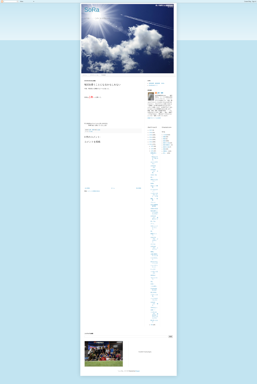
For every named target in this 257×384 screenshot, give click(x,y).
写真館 (103, 75)
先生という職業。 (154, 186)
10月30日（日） (153, 166)
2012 (150, 142)
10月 (152, 151)
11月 (152, 148)
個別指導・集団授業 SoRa (156, 83)
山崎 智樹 (160, 93)
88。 (152, 231)
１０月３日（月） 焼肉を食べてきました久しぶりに (154, 315)
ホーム (113, 188)
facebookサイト (153, 85)
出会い (152, 284)
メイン (85, 75)
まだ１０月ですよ (154, 162)
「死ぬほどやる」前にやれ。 (154, 158)
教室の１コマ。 (154, 234)
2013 (150, 139)
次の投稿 (87, 188)
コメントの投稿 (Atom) (93, 191)
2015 (150, 135)
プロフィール (94, 75)
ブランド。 (154, 202)
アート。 (153, 223)
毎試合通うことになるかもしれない (154, 212)
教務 (164, 149)
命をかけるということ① (154, 262)
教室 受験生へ (167, 145)
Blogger (137, 371)
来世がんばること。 (154, 180)
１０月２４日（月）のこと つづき (154, 195)
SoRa (91, 9)
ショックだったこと (154, 266)
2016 (150, 132)
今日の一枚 (154, 175)
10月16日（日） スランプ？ (154, 248)
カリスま (153, 244)
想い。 (152, 177)
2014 (150, 137)
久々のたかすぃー (154, 190)
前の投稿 (138, 188)
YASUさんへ (154, 307)
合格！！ (153, 310)
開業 (164, 136)
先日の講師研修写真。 (154, 205)
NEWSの (153, 275)
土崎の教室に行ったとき (154, 254)
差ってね (153, 221)
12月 (152, 146)
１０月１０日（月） (154, 272)
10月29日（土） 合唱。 (154, 171)
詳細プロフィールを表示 (154, 118)
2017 (150, 130)
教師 (164, 138)
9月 (152, 324)
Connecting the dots (154, 289)
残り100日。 (154, 292)
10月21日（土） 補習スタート (154, 217)
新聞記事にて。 (154, 153)
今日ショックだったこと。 (154, 227)
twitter (152, 183)
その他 (90, 131)
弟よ (152, 281)
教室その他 (166, 147)
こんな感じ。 (154, 286)
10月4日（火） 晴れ (154, 304)
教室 (164, 141)
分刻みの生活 (154, 208)
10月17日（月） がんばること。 (154, 240)
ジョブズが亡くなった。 (154, 299)
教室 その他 (166, 143)
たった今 (153, 269)
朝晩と (152, 251)
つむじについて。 (154, 278)
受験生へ (165, 151)
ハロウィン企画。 (154, 295)
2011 (150, 144)
